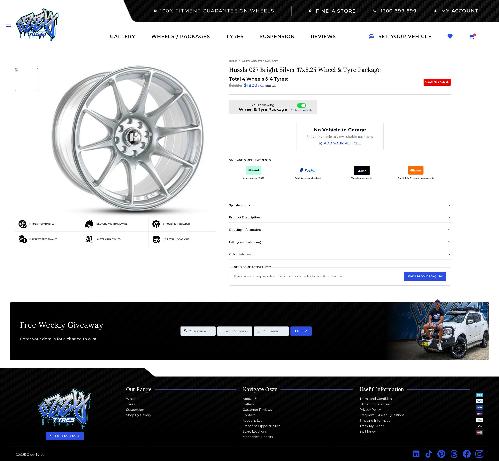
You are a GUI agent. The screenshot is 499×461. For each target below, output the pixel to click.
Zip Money (367, 431)
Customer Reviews (257, 409)
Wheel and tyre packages (260, 61)
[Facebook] (467, 454)
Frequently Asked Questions (381, 415)
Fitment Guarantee (374, 404)
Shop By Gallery (138, 415)
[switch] (301, 105)
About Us (250, 398)
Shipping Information (376, 420)
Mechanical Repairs (258, 437)
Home (233, 61)
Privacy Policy (370, 409)
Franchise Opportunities (261, 426)
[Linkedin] (416, 454)
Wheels (132, 398)
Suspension (135, 409)
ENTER (301, 331)
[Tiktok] (429, 454)
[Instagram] (479, 454)
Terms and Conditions (376, 398)
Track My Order (371, 426)
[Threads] (454, 454)
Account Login (254, 420)
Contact (249, 415)
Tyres (130, 404)
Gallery (248, 404)
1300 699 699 (398, 10)
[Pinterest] (441, 454)
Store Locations (255, 431)
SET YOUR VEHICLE (405, 36)
